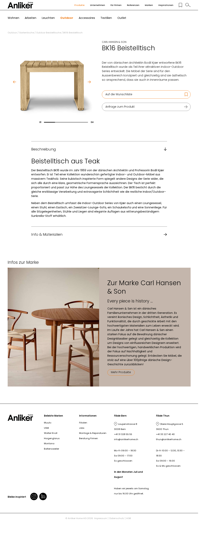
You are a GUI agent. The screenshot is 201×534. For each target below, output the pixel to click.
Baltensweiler (51, 448)
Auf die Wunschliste (118, 94)
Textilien (106, 18)
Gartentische (26, 32)
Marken (149, 5)
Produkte (79, 5)
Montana (49, 443)
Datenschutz (116, 518)
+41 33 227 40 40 (165, 434)
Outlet (121, 18)
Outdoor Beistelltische (48, 32)
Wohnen (13, 18)
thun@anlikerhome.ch (168, 439)
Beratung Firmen (88, 438)
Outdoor (66, 18)
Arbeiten (30, 18)
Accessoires (87, 18)
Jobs (81, 428)
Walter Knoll (50, 433)
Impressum (100, 518)
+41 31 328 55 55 (123, 434)
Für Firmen (116, 5)
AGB (128, 518)
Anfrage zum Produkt (120, 107)
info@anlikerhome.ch (126, 439)
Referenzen (133, 5)
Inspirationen (165, 5)
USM (46, 428)
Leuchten (48, 18)
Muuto (47, 422)
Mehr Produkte (121, 372)
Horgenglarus (52, 438)
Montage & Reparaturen (92, 433)
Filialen (83, 422)
